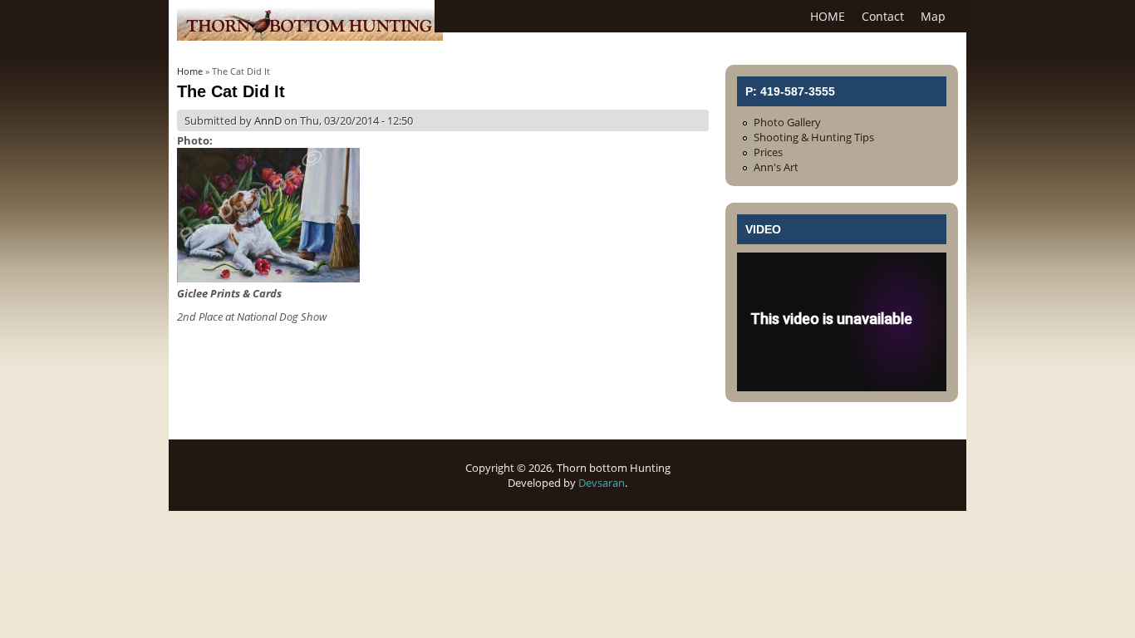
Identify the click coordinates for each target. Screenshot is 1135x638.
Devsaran (601, 482)
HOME (827, 16)
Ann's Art (776, 167)
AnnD (268, 120)
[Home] (310, 36)
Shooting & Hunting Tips (814, 137)
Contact (883, 16)
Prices (768, 152)
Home (190, 71)
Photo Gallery (787, 122)
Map (933, 16)
